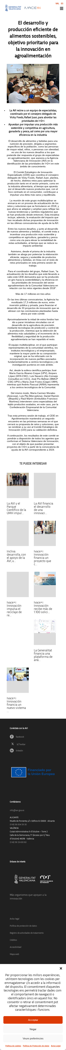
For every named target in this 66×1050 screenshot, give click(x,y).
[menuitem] (57, 3)
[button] (61, 968)
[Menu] (61, 8)
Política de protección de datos (23, 926)
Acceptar (33, 1019)
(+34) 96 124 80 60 (18, 842)
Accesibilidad (15, 947)
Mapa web (14, 954)
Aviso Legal (56, 1046)
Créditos (13, 940)
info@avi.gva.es (17, 810)
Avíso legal (14, 919)
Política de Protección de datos (36, 1046)
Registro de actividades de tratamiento (27, 933)
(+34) (18, 825)
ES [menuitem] (62, 3)
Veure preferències (33, 1038)
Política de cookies (13, 1046)
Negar (33, 1029)
